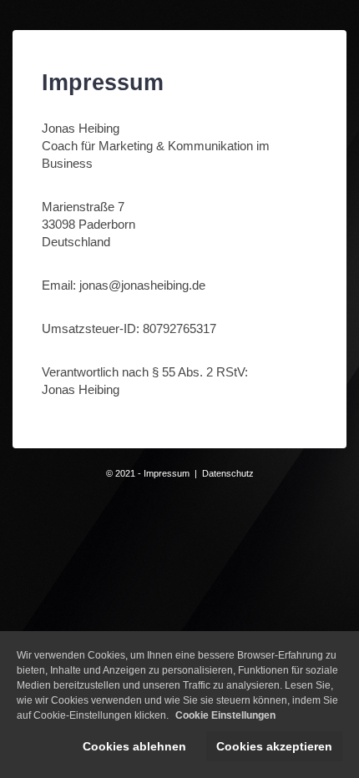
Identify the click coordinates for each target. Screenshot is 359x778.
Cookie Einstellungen (225, 715)
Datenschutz (228, 473)
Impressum (167, 473)
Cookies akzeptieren (274, 746)
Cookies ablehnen (134, 746)
